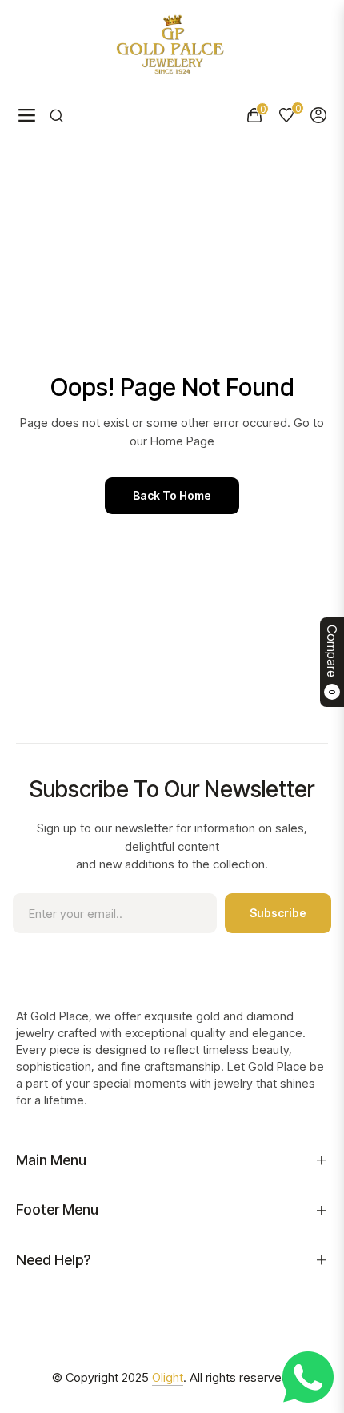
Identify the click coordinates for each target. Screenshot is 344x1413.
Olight (167, 1377)
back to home (172, 495)
